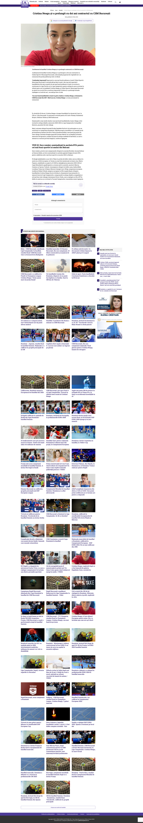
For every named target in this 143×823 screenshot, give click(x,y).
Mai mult (80, 3)
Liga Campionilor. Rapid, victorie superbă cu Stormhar (32, 671)
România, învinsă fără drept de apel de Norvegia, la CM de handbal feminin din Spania (32, 798)
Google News (49, 186)
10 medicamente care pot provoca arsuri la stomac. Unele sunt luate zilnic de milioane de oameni (32, 442)
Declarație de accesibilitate (93, 814)
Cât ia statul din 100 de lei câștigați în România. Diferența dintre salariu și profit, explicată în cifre (83, 594)
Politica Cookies (61, 814)
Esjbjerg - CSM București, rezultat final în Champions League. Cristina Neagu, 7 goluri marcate (57, 700)
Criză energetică (54, 1)
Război (47, 1)
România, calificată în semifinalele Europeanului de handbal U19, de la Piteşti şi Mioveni (82, 517)
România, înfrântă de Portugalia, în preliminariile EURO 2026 (57, 416)
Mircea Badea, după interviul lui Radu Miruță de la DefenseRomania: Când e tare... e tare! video (110, 274)
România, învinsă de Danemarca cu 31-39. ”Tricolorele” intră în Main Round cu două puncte (83, 322)
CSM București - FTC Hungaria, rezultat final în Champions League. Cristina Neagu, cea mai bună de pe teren (57, 619)
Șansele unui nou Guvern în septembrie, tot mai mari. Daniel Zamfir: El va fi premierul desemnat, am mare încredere (110, 255)
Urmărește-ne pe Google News (84, 20)
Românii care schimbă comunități (89, 1)
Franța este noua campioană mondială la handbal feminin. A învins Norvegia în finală (32, 466)
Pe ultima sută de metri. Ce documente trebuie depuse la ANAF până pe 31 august (82, 251)
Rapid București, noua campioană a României (32, 698)
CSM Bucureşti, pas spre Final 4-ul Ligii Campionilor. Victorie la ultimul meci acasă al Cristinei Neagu (57, 393)
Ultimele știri (33, 1)
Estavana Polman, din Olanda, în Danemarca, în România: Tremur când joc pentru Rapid (83, 466)
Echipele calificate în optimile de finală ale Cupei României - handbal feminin (32, 417)
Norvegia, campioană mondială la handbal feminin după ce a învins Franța (57, 774)
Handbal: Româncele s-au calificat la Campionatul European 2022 (81, 699)
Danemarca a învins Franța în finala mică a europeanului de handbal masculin (31, 747)
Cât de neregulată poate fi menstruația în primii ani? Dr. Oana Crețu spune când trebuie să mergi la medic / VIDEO (58, 569)
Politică (41, 1)
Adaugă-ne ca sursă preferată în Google (62, 20)
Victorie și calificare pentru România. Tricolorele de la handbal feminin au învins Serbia (32, 516)
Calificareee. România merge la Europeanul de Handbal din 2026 (32, 391)
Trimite (58, 218)
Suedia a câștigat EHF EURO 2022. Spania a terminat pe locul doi (83, 724)
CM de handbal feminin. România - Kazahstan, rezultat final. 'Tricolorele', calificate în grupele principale (58, 799)
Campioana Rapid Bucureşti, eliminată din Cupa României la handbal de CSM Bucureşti (32, 593)
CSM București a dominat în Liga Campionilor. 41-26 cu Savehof (57, 515)
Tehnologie (66, 3)
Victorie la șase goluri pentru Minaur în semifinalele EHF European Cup (31, 724)
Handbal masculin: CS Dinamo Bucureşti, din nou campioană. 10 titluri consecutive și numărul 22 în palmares (57, 252)
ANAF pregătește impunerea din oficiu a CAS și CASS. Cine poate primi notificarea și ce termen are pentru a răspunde (83, 492)
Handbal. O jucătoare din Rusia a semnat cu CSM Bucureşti (57, 322)
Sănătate (103, 1)
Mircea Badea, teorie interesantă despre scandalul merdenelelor (55, 5)
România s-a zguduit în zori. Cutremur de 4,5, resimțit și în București (111, 290)
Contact (82, 814)
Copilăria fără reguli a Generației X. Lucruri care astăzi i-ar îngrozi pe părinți (58, 346)
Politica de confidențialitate (48, 814)
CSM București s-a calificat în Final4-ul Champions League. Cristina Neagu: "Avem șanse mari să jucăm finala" (31, 277)
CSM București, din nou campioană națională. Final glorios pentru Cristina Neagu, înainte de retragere (82, 346)
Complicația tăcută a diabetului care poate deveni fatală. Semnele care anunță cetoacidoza (32, 541)
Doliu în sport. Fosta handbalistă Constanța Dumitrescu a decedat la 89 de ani (83, 276)
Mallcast (73, 3)
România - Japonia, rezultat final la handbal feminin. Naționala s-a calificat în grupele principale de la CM (32, 346)
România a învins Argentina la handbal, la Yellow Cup (82, 442)
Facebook (39, 194)
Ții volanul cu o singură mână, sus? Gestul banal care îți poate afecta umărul (31, 322)
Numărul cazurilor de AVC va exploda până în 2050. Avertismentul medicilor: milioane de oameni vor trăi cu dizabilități (31, 647)
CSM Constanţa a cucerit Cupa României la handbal (57, 540)
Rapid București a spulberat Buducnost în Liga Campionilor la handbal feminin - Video (58, 593)
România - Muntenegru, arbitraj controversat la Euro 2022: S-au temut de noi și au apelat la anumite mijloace (57, 646)
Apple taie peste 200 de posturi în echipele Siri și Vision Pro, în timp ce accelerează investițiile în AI (83, 393)
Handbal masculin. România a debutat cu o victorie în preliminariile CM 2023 (31, 774)
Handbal (61, 10)
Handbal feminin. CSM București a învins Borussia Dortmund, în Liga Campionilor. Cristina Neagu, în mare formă (83, 748)
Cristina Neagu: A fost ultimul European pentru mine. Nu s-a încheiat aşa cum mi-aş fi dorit (82, 618)
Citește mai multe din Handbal (58, 807)
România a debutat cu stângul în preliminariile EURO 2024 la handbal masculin (83, 672)
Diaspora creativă (74, 1)
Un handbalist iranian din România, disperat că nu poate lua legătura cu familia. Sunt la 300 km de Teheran (57, 277)
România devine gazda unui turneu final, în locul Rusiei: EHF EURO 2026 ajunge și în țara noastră (83, 418)
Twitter (59, 194)
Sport (59, 3)
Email (79, 194)
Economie (64, 1)
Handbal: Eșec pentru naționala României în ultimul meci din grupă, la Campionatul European (57, 442)
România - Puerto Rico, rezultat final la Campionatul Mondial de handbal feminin (83, 774)
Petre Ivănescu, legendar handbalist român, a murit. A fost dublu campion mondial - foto (58, 724)
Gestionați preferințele (72, 814)
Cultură (110, 1)
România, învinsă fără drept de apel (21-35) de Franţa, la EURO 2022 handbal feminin (82, 645)
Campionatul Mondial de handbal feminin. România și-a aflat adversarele (58, 491)
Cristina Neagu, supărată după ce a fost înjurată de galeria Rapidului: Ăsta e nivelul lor (83, 568)
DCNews (25, 4)
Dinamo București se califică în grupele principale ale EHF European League (32, 491)
